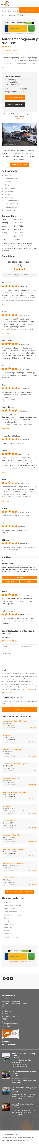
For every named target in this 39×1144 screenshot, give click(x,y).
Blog (3, 1006)
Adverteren (6, 999)
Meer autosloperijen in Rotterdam (19, 892)
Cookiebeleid (6, 1011)
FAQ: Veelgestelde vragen (11, 1016)
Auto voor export (11, 204)
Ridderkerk (8, 934)
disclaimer (8, 692)
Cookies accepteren (19, 164)
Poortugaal (8, 927)
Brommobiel (9, 191)
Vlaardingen (8, 921)
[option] (19, 134)
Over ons (5, 1021)
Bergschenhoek (9, 909)
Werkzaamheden (28, 10)
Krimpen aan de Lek (11, 937)
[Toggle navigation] (2, 3)
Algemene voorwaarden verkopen (14, 1004)
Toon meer (5, 68)
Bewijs (4, 670)
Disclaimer (6, 1014)
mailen (21, 679)
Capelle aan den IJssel (12, 905)
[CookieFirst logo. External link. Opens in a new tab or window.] (2, 561)
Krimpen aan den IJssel (12, 915)
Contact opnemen (14, 97)
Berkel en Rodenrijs (11, 912)
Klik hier (23, 92)
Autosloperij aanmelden (10, 1024)
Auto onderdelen (11, 179)
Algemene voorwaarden (11, 1001)
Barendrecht (8, 924)
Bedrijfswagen (10, 188)
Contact (5, 1009)
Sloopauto (9, 176)
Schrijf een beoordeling (10, 53)
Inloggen (5, 1019)
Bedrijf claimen (19, 118)
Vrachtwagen (10, 210)
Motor (7, 185)
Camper (8, 194)
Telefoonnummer (14, 104)
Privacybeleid (7, 1026)
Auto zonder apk (11, 207)
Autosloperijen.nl (8, 995)
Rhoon (6, 918)
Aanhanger (9, 198)
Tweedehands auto (12, 201)
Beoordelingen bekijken (10, 50)
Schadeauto (9, 182)
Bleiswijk (7, 931)
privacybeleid (30, 689)
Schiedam (7, 902)
